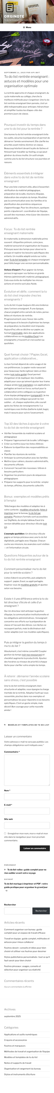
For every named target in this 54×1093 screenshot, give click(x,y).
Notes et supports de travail (17, 1063)
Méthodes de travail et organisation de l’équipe (27, 1051)
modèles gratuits (29, 585)
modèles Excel (32, 336)
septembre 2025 (12, 1016)
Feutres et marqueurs (14, 1046)
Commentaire (12, 752)
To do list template (18, 259)
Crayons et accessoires (15, 1040)
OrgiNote (14, 16)
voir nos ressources (32, 654)
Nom (7, 790)
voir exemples (26, 385)
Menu (28, 27)
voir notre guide (18, 374)
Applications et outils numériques (20, 1034)
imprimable (17, 333)
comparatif (36, 395)
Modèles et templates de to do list (29, 725)
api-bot (35, 73)
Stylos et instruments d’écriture (19, 1074)
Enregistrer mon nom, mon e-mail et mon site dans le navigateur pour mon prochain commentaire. (26, 837)
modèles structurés (29, 509)
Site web (8, 819)
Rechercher (10, 904)
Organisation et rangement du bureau (22, 1068)
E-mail (8, 805)
